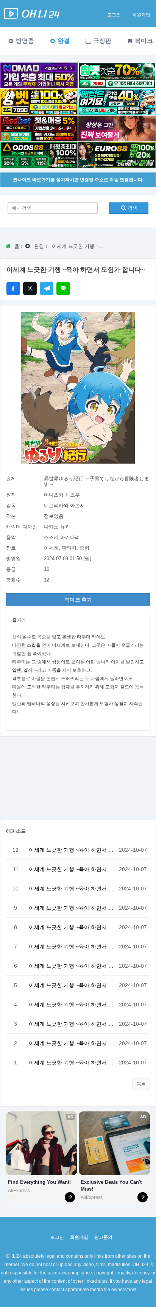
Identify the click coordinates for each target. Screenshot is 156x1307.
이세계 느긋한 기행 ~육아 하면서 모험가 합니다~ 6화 (72, 966)
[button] (141, 1083)
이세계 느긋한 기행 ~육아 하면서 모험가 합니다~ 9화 (72, 908)
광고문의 (103, 1237)
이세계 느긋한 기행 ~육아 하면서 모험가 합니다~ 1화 (72, 1062)
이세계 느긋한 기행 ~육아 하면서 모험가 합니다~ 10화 (72, 888)
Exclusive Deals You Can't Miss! (112, 1185)
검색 (132, 208)
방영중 (24, 41)
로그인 (114, 14)
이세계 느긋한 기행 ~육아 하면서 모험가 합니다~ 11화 (72, 869)
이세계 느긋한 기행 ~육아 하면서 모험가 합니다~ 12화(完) (72, 850)
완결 (63, 41)
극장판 (101, 41)
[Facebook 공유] (13, 288)
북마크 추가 (78, 600)
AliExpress (19, 1190)
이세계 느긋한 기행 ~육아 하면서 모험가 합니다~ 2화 (72, 1043)
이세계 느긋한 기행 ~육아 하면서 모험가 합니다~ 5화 (72, 985)
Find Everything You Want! (39, 1182)
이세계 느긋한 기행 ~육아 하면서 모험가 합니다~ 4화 (72, 1004)
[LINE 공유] (63, 288)
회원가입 (141, 14)
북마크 (143, 41)
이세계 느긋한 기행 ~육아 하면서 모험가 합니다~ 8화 (72, 927)
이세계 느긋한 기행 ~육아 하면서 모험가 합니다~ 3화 (72, 1024)
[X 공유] (30, 288)
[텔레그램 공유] (46, 288)
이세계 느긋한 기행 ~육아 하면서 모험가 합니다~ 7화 (72, 946)
